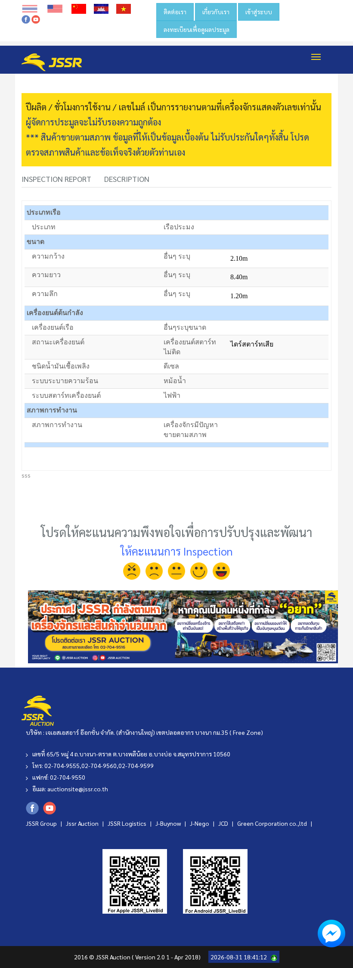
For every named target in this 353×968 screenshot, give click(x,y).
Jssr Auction (83, 823)
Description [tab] (126, 179)
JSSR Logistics (128, 823)
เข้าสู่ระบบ (258, 12)
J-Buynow (168, 823)
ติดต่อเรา (175, 12)
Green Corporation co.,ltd (272, 823)
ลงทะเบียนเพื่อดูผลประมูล (196, 29)
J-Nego (200, 823)
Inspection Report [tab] (56, 179)
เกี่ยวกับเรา (215, 12)
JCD (223, 823)
